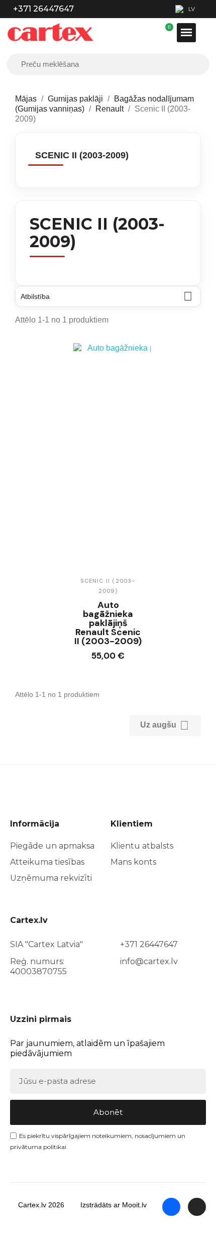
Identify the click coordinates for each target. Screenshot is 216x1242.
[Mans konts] (164, 33)
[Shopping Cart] (169, 33)
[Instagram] (197, 1207)
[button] (98, 658)
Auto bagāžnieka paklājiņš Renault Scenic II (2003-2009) (108, 623)
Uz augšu (164, 725)
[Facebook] (171, 1207)
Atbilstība (106, 296)
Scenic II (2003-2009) (82, 155)
